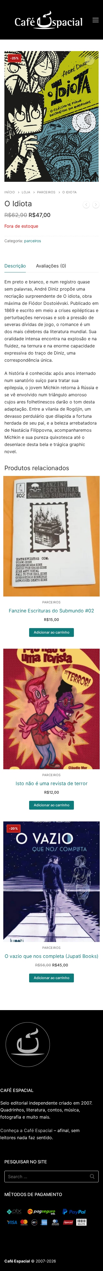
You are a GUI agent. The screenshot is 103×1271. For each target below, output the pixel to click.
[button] (89, 60)
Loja (26, 192)
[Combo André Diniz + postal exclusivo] (96, 205)
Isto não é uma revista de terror (52, 783)
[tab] (15, 266)
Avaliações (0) (51, 266)
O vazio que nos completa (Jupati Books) (51, 956)
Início (9, 192)
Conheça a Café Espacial (26, 1130)
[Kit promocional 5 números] (86, 205)
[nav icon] (96, 20)
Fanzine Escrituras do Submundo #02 (51, 611)
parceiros (46, 192)
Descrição (15, 266)
